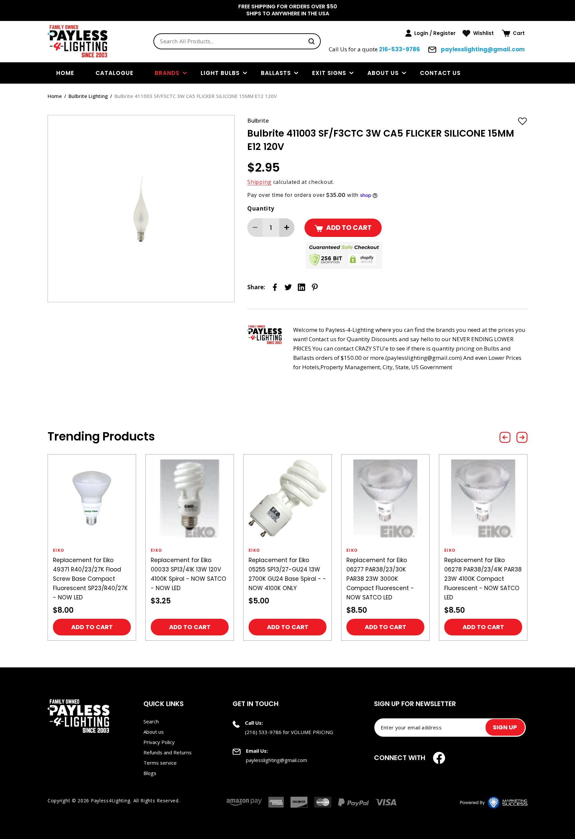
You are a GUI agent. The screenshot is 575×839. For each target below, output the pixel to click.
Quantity (260, 208)
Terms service (160, 762)
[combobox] (237, 41)
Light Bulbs (220, 73)
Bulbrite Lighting (88, 96)
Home (55, 96)
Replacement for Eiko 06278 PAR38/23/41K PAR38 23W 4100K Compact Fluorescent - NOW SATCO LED (385, 578)
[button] (513, 33)
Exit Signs (329, 73)
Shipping (259, 182)
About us (383, 73)
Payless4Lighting (110, 800)
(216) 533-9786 (263, 732)
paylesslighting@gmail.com (482, 49)
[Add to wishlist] (522, 121)
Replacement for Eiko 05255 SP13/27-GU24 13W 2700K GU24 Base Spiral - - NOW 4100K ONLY (189, 574)
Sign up (505, 727)
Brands (167, 73)
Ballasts (276, 73)
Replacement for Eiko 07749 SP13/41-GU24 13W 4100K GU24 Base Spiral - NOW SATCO (480, 574)
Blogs (149, 773)
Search (151, 721)
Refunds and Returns (167, 752)
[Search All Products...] (311, 41)
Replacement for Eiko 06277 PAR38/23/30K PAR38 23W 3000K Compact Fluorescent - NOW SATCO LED (282, 578)
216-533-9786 (399, 49)
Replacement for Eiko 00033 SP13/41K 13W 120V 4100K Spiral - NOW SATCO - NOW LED (90, 574)
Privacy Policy (159, 742)
